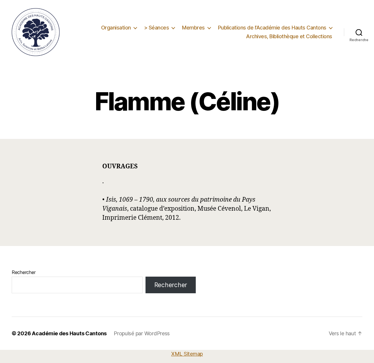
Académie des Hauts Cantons (69, 333)
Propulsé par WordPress (142, 333)
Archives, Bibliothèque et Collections (289, 36)
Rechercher (23, 272)
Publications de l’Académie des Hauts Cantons (272, 28)
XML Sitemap (187, 354)
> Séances (156, 28)
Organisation (116, 28)
